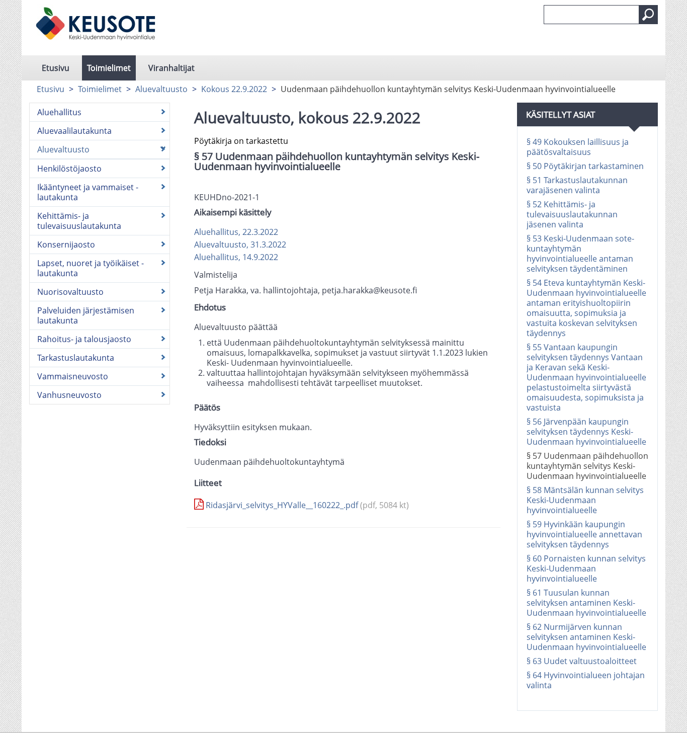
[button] (648, 14)
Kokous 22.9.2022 (234, 89)
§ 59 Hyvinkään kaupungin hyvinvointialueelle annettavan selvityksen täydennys (584, 534)
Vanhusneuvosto (69, 394)
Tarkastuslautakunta (75, 357)
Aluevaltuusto (161, 89)
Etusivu (55, 67)
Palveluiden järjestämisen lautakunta (85, 315)
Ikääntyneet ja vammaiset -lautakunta (87, 192)
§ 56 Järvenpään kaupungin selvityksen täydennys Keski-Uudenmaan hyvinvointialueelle (586, 432)
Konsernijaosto (66, 244)
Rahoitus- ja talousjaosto (84, 339)
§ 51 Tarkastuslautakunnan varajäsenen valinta (577, 185)
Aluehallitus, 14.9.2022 (236, 257)
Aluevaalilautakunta (74, 130)
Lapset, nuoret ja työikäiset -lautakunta (90, 268)
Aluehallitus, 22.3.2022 (236, 231)
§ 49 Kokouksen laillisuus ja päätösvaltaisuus (578, 147)
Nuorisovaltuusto (70, 291)
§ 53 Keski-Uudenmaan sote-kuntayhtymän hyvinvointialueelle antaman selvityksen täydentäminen (580, 253)
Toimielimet (109, 67)
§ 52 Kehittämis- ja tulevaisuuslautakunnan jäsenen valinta (572, 214)
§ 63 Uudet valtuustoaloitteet (582, 661)
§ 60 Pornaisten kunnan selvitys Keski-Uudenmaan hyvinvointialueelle (586, 568)
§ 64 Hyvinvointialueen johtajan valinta (586, 680)
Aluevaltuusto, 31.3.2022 (240, 244)
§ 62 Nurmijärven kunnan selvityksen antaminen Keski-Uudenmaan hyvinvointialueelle (586, 637)
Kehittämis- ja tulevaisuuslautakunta (79, 220)
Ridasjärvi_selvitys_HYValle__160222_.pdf (306, 505)
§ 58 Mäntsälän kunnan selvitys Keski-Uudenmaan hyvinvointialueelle (585, 500)
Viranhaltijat (171, 67)
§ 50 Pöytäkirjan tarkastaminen (585, 166)
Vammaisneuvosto (72, 376)
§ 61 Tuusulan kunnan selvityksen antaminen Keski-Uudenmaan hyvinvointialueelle (586, 603)
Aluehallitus (59, 112)
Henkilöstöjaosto (69, 168)
